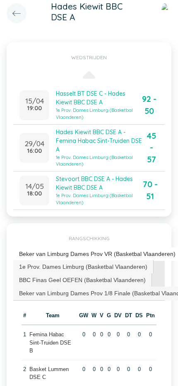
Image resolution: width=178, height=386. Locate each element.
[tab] (83, 266)
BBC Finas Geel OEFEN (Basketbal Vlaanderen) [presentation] (82, 280)
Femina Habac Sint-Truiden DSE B (50, 342)
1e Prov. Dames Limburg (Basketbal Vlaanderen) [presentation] (83, 266)
